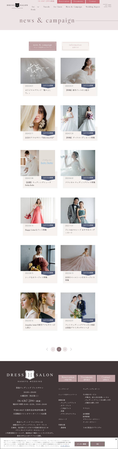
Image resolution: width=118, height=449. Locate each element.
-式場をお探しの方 (91, 402)
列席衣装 (61, 425)
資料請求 (87, 378)
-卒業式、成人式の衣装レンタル (96, 397)
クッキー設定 (81, 444)
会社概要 (86, 414)
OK (97, 444)
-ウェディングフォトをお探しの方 (97, 400)
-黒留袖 (63, 427)
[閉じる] (116, 439)
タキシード (62, 419)
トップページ (63, 389)
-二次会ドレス (65, 408)
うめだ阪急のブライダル (92, 427)
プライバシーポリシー (91, 419)
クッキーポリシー (89, 422)
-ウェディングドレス (68, 402)
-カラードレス (65, 405)
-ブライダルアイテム (68, 414)
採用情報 (86, 416)
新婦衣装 (61, 400)
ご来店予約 (68, 378)
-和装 (62, 411)
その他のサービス (89, 394)
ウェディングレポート (91, 389)
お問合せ (106, 378)
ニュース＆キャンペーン (67, 394)
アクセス (86, 408)
